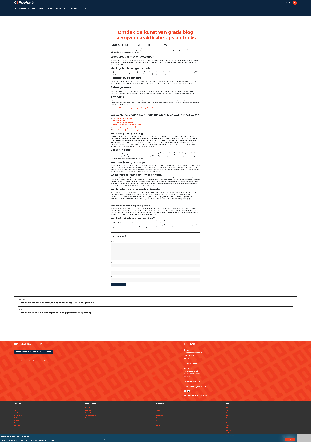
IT (289, 3)
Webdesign (17, 412)
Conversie (88, 410)
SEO (227, 407)
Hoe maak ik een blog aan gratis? (124, 128)
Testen (16, 417)
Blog (30, 360)
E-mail (113, 269)
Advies (16, 410)
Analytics (17, 425)
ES (286, 3)
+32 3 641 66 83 (193, 363)
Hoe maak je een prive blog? (122, 118)
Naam (112, 262)
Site (112, 276)
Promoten (17, 420)
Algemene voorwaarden (191, 395)
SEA (227, 420)
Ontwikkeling (18, 415)
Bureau (158, 412)
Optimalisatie (89, 407)
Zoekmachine (89, 412)
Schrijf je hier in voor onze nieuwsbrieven (33, 352)
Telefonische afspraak (21, 360)
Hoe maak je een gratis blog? (122, 122)
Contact (84, 8)
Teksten (228, 422)
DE (279, 3)
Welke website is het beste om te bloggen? (127, 124)
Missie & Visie (44, 360)
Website (16, 407)
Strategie (158, 417)
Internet (158, 410)
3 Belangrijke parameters (233, 427)
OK (290, 439)
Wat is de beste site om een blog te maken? (128, 126)
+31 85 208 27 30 (194, 382)
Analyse (16, 422)
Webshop (229, 430)
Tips (227, 425)
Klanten (158, 425)
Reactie (114, 241)
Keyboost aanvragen (232, 432)
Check (228, 415)
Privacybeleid (203, 395)
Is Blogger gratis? (118, 120)
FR (275, 3)
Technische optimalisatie (56, 8)
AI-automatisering (20, 8)
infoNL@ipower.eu (198, 387)
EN (282, 3)
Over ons (36, 360)
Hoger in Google (37, 8)
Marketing (159, 407)
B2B (157, 420)
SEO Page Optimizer (91, 415)
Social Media (159, 415)
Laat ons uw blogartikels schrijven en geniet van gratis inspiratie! (133, 108)
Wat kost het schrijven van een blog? (125, 130)
